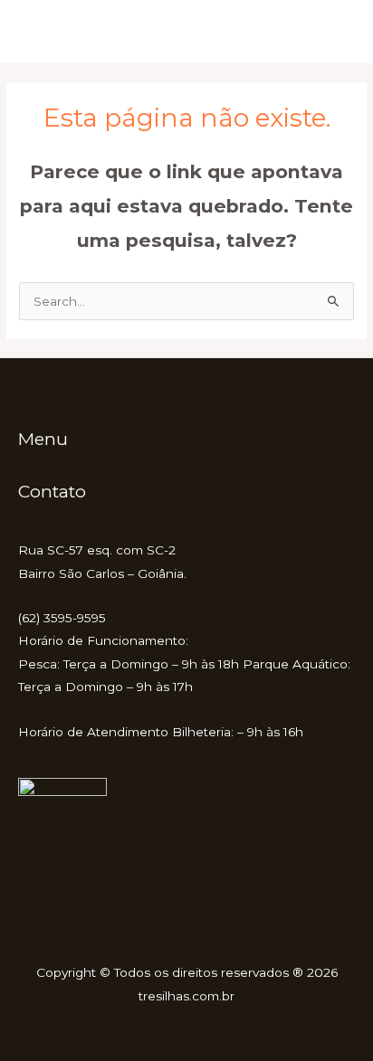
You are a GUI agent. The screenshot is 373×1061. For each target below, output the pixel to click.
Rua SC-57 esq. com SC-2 (97, 550)
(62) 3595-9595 (62, 618)
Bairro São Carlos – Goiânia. (102, 573)
